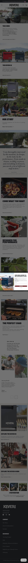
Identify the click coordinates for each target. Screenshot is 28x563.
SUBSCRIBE (21, 286)
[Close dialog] (27, 273)
